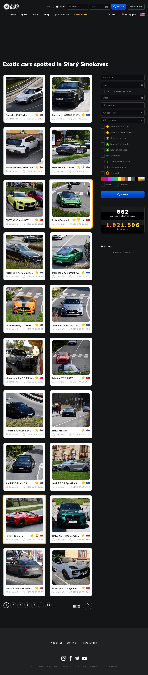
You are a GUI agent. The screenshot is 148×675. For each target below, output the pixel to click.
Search (120, 6)
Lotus (55, 220)
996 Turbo (21, 115)
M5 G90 (63, 430)
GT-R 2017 (66, 378)
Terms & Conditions (73, 666)
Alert (115, 14)
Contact (72, 643)
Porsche (10, 115)
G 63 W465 (76, 115)
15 (48, 605)
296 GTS (19, 535)
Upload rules (61, 14)
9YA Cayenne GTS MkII (74, 588)
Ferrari (9, 535)
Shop (47, 14)
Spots (62, 7)
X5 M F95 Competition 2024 (74, 535)
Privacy (95, 666)
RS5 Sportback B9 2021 (71, 325)
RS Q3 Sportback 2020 (71, 483)
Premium (81, 14)
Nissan (56, 378)
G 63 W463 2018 (33, 378)
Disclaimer (111, 666)
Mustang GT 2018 (21, 325)
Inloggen (130, 14)
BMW (9, 167)
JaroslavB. (13, 118)
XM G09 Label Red (22, 167)
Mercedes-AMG (61, 115)
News (49, 7)
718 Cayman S (23, 430)
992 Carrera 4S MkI (72, 272)
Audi (54, 325)
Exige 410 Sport (68, 220)
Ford (8, 325)
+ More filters (136, 6)
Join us (36, 14)
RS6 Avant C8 (19, 483)
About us (57, 643)
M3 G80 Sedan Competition (27, 588)
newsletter (89, 643)
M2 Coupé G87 (20, 220)
